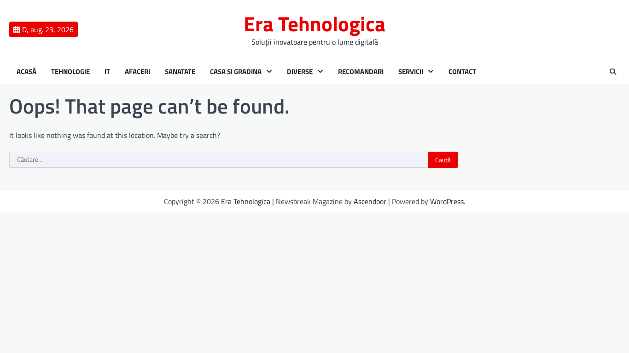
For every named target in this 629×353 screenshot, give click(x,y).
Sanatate (180, 72)
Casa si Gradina (236, 72)
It (107, 72)
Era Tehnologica (314, 23)
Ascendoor (370, 201)
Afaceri (137, 72)
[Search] (613, 72)
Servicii (410, 72)
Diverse (300, 72)
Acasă (26, 72)
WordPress (447, 201)
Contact (462, 72)
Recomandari (361, 72)
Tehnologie (70, 72)
